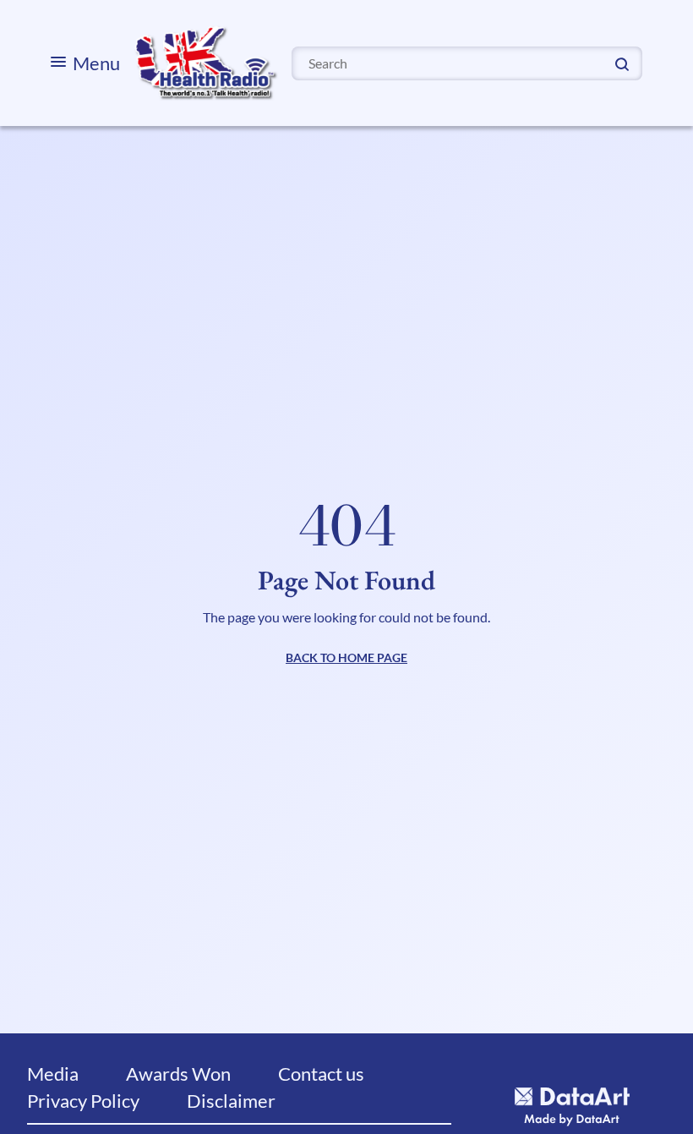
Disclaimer (231, 1100)
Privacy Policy (83, 1100)
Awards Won (178, 1073)
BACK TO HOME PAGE (346, 657)
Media (53, 1073)
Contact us (321, 1073)
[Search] (622, 63)
